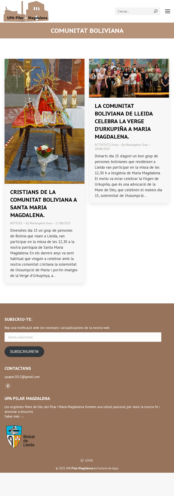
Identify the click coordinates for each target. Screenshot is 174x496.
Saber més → (14, 416)
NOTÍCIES (16, 223)
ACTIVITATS (102, 145)
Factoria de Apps (107, 468)
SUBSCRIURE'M (24, 352)
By (39, 223)
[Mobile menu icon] (168, 11)
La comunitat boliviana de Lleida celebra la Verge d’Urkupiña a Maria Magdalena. (124, 121)
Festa (114, 145)
